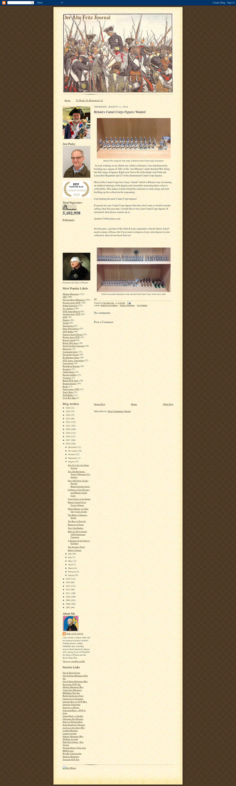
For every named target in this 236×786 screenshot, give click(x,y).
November (73, 450)
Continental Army (70, 351)
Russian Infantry (70, 383)
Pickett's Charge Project (73, 334)
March (71, 568)
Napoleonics (68, 325)
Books (65, 386)
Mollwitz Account (70, 739)
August (71, 461)
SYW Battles (68, 331)
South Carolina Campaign (74, 345)
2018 (68, 436)
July (70, 553)
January (71, 575)
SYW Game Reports (71, 311)
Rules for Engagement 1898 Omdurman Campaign (77, 534)
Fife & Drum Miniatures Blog (75, 681)
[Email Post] (128, 303)
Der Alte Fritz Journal (86, 17)
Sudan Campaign (70, 305)
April (70, 564)
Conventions (68, 363)
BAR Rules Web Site (71, 693)
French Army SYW (71, 389)
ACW (65, 317)
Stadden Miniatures (71, 756)
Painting (66, 320)
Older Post (168, 404)
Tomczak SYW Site (71, 759)
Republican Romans (71, 366)
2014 (68, 582)
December (72, 447)
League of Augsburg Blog (74, 727)
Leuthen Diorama (70, 730)
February (72, 571)
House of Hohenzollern (73, 721)
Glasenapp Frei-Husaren (73, 719)
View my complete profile (74, 661)
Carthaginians (68, 371)
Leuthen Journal (70, 733)
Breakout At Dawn (76, 524)
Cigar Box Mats (69, 397)
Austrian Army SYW (72, 314)
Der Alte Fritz (74, 633)
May (70, 560)
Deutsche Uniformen (71, 704)
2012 (68, 589)
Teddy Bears (68, 392)
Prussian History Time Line (74, 747)
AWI (65, 296)
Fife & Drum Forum (71, 672)
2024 (68, 415)
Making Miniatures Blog (73, 736)
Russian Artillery (70, 374)
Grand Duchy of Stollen (73, 716)
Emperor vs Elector (71, 707)
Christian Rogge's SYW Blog (75, 701)
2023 (68, 418)
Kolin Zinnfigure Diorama (74, 724)
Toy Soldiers (68, 308)
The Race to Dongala (77, 521)
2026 (68, 407)
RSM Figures (68, 750)
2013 (68, 586)
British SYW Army (71, 380)
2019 (68, 432)
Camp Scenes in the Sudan (79, 498)
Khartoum (67, 348)
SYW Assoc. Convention (73, 360)
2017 (68, 440)
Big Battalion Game (71, 357)
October (72, 454)
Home (67, 100)
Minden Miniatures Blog (73, 687)
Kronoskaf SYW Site (72, 684)
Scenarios (67, 369)
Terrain (66, 322)
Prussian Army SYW (71, 302)
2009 (68, 600)
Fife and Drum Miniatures (74, 299)
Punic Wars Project (71, 328)
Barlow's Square (74, 550)
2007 (68, 607)
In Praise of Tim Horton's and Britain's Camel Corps (78, 492)
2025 (68, 411)
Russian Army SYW (71, 337)
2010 (68, 596)
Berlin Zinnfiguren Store (73, 695)
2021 (68, 425)
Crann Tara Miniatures (72, 690)
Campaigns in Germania (73, 698)
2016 (68, 443)
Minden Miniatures (71, 294)
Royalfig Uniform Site (72, 753)
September (73, 458)
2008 (68, 603)
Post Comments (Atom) (119, 411)
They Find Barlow (75, 528)
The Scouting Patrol (76, 546)
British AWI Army (70, 343)
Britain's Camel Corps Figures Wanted (77, 504)
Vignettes (67, 377)
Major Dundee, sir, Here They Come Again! (78, 510)
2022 (68, 422)
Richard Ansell (69, 340)
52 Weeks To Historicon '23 (89, 100)
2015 (68, 578)
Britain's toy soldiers (109, 305)
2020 (68, 429)
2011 (68, 593)
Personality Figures (71, 354)
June (70, 557)
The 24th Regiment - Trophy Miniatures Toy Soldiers (79, 474)
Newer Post (99, 404)
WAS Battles (68, 395)
